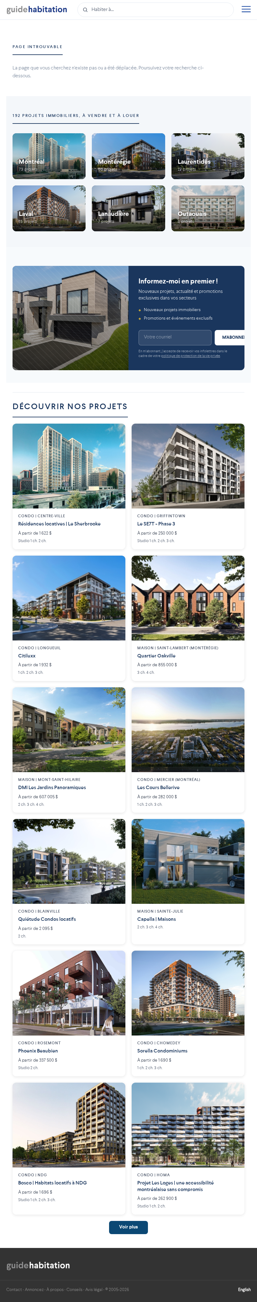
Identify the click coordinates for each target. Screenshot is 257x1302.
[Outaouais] (207, 208)
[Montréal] (49, 156)
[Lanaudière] (128, 208)
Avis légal (93, 1290)
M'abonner (234, 337)
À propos (55, 1290)
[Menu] (246, 10)
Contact (14, 1290)
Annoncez (34, 1290)
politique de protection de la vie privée (190, 356)
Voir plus (128, 1227)
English (244, 1290)
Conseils (74, 1290)
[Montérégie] (128, 156)
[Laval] (49, 208)
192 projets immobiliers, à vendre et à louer (76, 116)
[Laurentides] (207, 156)
